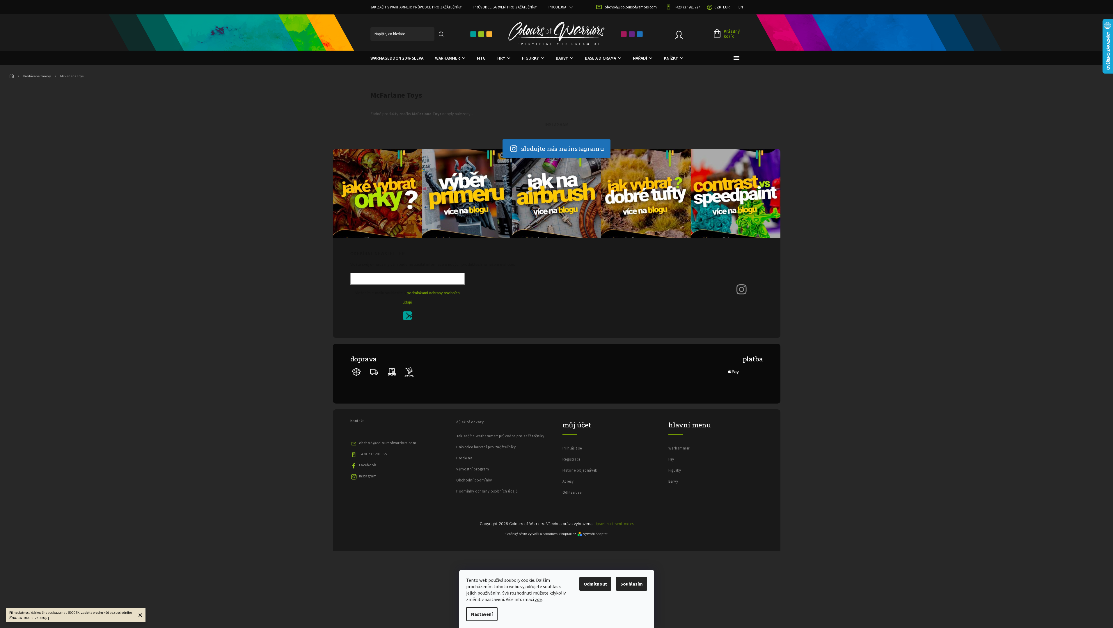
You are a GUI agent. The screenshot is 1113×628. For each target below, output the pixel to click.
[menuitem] (397, 58)
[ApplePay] (733, 371)
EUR (726, 7)
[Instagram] (741, 288)
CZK (717, 7)
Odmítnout (595, 584)
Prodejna (557, 7)
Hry (671, 459)
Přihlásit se (409, 316)
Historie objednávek (579, 470)
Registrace (571, 459)
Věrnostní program (472, 469)
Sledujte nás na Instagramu (562, 148)
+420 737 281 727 (373, 454)
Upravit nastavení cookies (613, 523)
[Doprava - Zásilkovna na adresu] (374, 371)
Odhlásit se (572, 492)
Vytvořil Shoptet (595, 534)
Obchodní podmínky (474, 480)
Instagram (368, 476)
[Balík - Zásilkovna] (356, 371)
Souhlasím (631, 584)
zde (538, 599)
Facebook (367, 465)
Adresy (568, 481)
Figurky (674, 470)
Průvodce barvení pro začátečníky (505, 7)
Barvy (673, 481)
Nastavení (482, 614)
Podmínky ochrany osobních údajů (487, 491)
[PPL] (409, 371)
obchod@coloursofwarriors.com (387, 442)
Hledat (441, 34)
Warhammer (679, 448)
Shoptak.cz (567, 534)
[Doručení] (392, 371)
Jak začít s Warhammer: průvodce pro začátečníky (416, 7)
